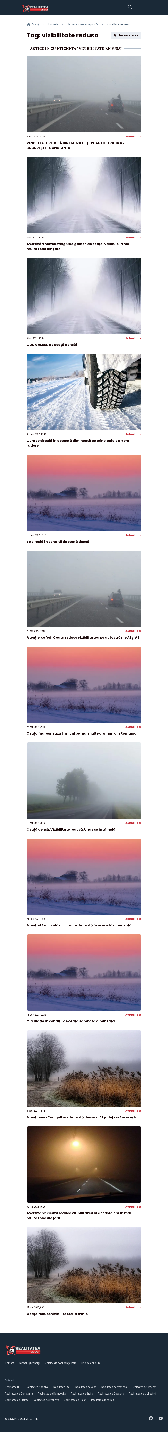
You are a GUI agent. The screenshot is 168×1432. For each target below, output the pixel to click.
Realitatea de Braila (82, 1393)
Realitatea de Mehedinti (142, 1393)
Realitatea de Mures (102, 1400)
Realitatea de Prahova (46, 1400)
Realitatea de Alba (85, 1387)
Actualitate (133, 136)
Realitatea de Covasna (111, 1393)
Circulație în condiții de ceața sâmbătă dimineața (71, 1021)
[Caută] (130, 7)
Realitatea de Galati (75, 1400)
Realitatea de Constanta (19, 1393)
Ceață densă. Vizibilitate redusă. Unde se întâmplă (71, 829)
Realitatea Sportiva (38, 1387)
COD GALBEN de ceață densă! (52, 344)
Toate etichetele (128, 35)
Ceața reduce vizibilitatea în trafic (57, 1314)
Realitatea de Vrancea (114, 1387)
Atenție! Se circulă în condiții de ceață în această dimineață (79, 925)
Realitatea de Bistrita (17, 1400)
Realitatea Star (61, 1387)
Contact (9, 1363)
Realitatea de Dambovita (52, 1393)
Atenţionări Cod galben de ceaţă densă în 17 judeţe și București (81, 1117)
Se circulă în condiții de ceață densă (58, 541)
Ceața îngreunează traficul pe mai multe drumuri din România (82, 733)
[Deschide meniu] (141, 7)
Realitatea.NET (13, 1387)
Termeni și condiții (29, 1363)
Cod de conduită (90, 1363)
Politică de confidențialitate (60, 1363)
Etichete (53, 24)
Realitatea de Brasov (144, 1387)
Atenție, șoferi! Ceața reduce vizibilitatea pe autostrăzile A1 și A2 (83, 637)
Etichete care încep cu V (82, 24)
